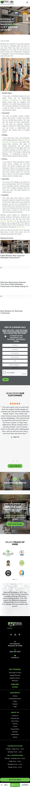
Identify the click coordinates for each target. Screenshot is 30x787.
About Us (15, 712)
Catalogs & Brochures (15, 698)
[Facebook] (11, 634)
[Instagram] (15, 634)
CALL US (16, 784)
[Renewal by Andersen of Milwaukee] (7, 2)
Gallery (15, 701)
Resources (15, 693)
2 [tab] (16, 579)
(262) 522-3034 (15, 652)
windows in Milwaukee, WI (11, 100)
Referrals (15, 731)
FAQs (15, 706)
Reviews (15, 723)
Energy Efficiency (15, 675)
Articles (15, 696)
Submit (5, 379)
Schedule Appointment (25, 785)
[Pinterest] (19, 634)
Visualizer (15, 704)
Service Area (15, 721)
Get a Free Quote (15, 779)
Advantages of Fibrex (15, 672)
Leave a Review (15, 466)
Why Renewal (15, 669)
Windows (15, 684)
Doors (15, 687)
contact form (20, 227)
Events (15, 726)
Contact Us (15, 657)
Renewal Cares (15, 718)
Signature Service (15, 678)
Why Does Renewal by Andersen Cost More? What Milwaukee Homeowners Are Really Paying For (14, 284)
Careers (15, 737)
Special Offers (15, 729)
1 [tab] (13, 579)
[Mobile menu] (27, 2)
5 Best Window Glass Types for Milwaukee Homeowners (12, 257)
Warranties (15, 680)
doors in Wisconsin (6, 221)
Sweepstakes (15, 734)
